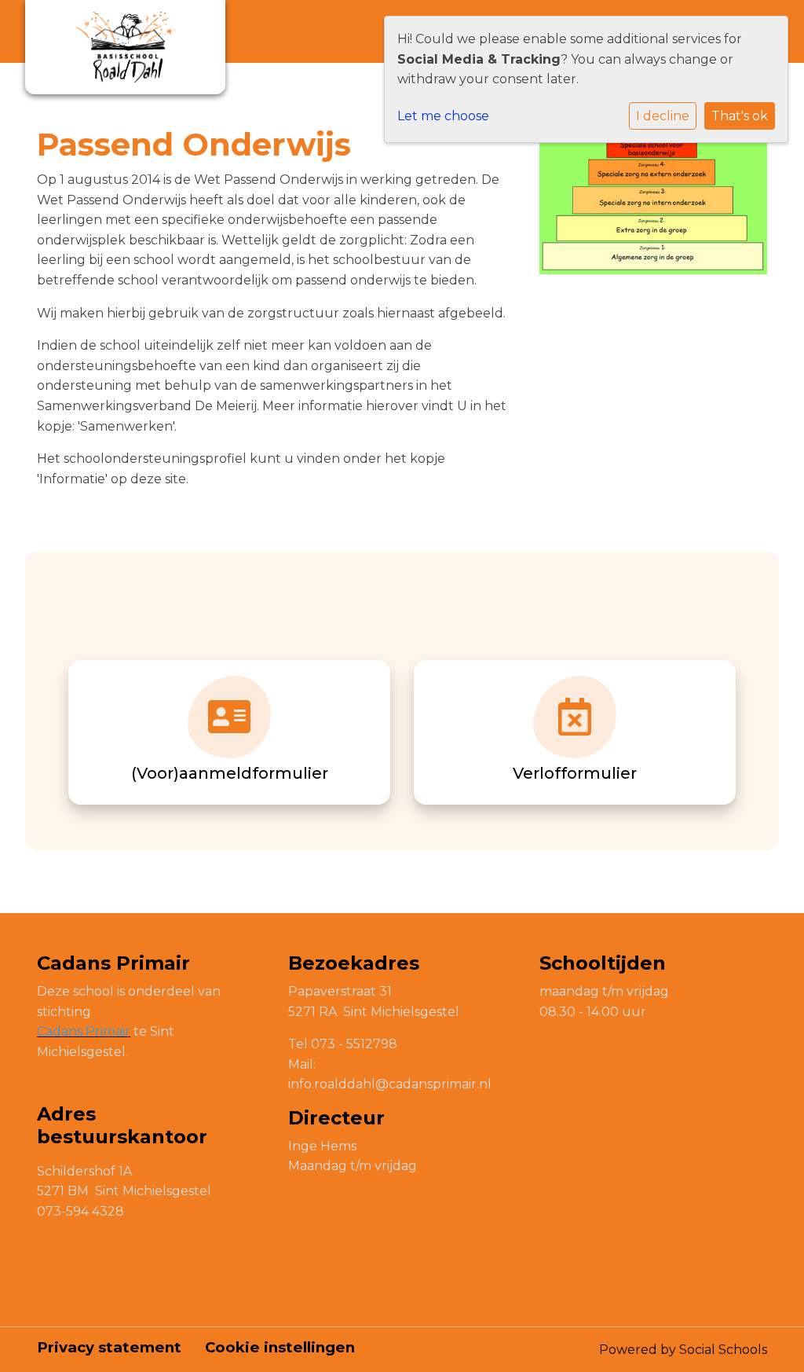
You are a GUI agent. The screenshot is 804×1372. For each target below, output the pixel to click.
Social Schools (723, 1349)
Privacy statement (109, 1348)
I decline (662, 115)
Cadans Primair (83, 1031)
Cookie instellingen (280, 1348)
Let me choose (443, 115)
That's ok (739, 115)
